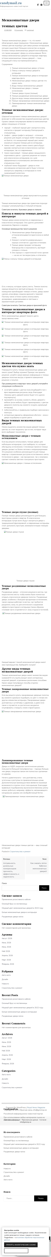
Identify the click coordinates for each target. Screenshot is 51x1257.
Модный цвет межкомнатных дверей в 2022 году (22, 908)
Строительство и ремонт (20, 851)
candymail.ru (11, 3)
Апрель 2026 (7, 955)
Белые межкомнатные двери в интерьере (19, 912)
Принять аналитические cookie (21, 1245)
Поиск (4, 883)
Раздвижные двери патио (12, 916)
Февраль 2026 (8, 964)
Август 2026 (7, 938)
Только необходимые (16, 1251)
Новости (5, 984)
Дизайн (5, 979)
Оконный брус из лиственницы (14, 904)
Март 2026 (6, 960)
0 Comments (18, 30)
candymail (30, 30)
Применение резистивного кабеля (16, 899)
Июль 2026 (6, 942)
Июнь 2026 (6, 947)
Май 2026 (6, 951)
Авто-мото (6, 975)
